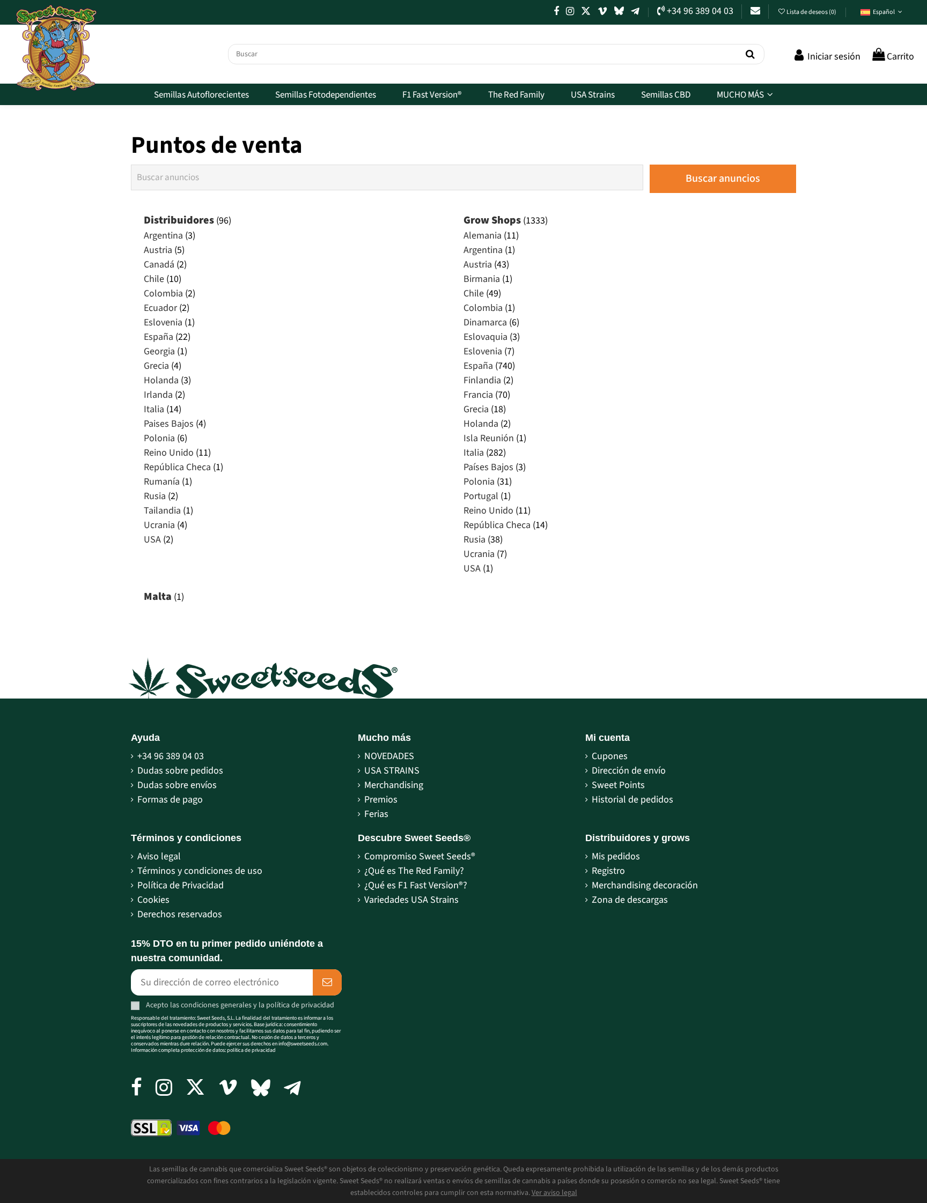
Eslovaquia (485, 337)
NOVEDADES (389, 756)
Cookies (153, 900)
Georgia (159, 351)
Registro (608, 871)
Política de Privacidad (180, 885)
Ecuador (160, 308)
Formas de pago (170, 799)
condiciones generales (216, 1005)
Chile (154, 279)
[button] (881, 12)
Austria (158, 250)
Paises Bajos (169, 423)
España (158, 337)
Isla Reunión (489, 438)
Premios (381, 799)
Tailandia (162, 510)
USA (152, 539)
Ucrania (159, 525)
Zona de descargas (630, 900)
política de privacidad (300, 1005)
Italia (154, 409)
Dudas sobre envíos (177, 785)
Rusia (155, 496)
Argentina (163, 235)
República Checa (177, 467)
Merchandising (393, 785)
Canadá (159, 264)
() (811, 12)
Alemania (483, 235)
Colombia (163, 293)
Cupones (610, 756)
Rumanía (162, 481)
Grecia (156, 366)
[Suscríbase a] (327, 982)
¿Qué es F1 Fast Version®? (415, 885)
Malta (158, 596)
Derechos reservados (179, 914)
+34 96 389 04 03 (170, 756)
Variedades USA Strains (411, 900)
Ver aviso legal (554, 1192)
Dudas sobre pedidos (180, 770)
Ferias (376, 814)
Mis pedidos (616, 856)
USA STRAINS (392, 770)
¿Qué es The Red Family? (414, 871)
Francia (478, 395)
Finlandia (482, 380)
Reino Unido (169, 452)
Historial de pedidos (632, 799)
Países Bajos (488, 467)
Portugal (481, 496)
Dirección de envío (629, 770)
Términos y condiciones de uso (199, 871)
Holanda (161, 380)
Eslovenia (163, 322)
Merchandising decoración (645, 885)
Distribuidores (179, 220)
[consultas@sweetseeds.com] (755, 11)
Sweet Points (618, 785)
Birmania (482, 279)
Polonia (159, 438)
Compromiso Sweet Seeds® (419, 856)
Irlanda (158, 395)
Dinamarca (485, 322)
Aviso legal (159, 856)
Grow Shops (492, 220)
